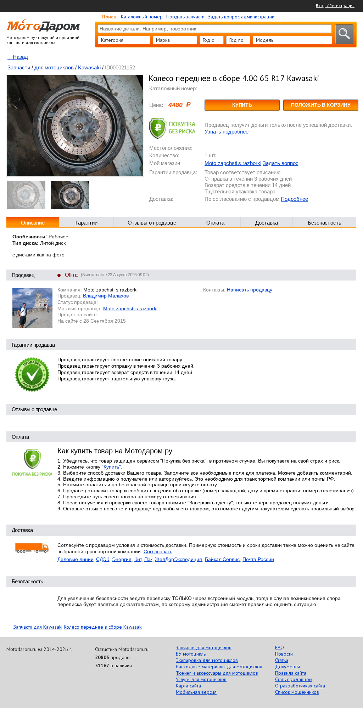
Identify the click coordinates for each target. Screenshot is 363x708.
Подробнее (294, 199)
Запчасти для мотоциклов (203, 647)
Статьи (281, 660)
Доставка (266, 223)
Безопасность (325, 223)
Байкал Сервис (222, 559)
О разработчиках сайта (300, 685)
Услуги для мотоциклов (201, 679)
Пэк (148, 559)
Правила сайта (290, 673)
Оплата (215, 223)
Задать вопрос (280, 163)
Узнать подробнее (226, 132)
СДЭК (102, 559)
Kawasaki (89, 67)
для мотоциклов (54, 67)
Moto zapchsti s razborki (233, 163)
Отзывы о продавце (152, 223)
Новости (284, 654)
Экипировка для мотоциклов (207, 660)
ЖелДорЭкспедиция (178, 559)
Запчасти (18, 67)
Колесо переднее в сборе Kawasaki (103, 627)
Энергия (122, 559)
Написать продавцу (249, 290)
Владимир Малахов (105, 296)
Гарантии (86, 223)
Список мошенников (297, 692)
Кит (137, 559)
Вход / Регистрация (335, 5)
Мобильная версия (196, 692)
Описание (33, 223)
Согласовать (158, 551)
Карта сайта (188, 685)
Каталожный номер (142, 16)
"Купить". (112, 467)
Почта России (258, 559)
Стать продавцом (293, 679)
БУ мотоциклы (191, 654)
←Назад (17, 57)
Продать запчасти (185, 16)
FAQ (279, 647)
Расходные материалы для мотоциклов (219, 666)
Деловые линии (75, 559)
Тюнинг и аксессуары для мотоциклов (217, 673)
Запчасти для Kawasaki (37, 627)
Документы (287, 666)
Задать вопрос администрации (241, 16)
